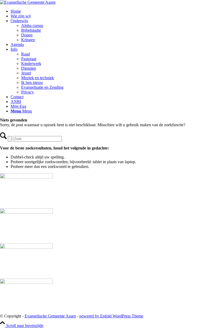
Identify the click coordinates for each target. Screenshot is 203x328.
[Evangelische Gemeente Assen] (28, 2)
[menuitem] (107, 11)
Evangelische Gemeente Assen (50, 316)
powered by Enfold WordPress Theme (111, 316)
